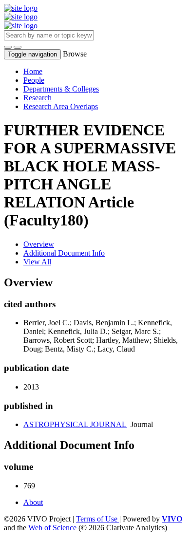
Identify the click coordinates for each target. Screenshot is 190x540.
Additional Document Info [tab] (64, 253)
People (33, 80)
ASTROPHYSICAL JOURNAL (75, 424)
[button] (8, 47)
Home (32, 71)
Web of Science (52, 527)
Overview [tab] (38, 244)
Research (37, 97)
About (33, 502)
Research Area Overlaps (60, 106)
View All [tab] (37, 262)
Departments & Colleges (61, 89)
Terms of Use (97, 519)
